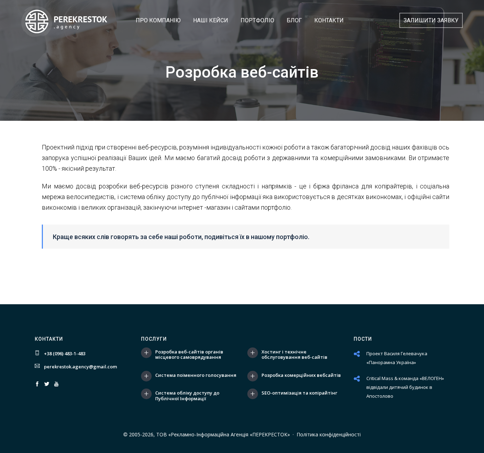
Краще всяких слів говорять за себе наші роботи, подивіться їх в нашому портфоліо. (181, 236)
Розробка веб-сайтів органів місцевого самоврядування (189, 354)
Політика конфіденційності (329, 434)
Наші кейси (210, 20)
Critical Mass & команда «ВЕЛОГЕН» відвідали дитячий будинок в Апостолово (405, 387)
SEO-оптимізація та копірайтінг (299, 393)
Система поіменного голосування (195, 375)
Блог (294, 20)
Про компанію (158, 20)
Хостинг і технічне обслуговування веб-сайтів (294, 354)
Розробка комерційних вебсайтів (301, 375)
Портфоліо (257, 20)
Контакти (329, 20)
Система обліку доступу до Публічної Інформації (187, 395)
